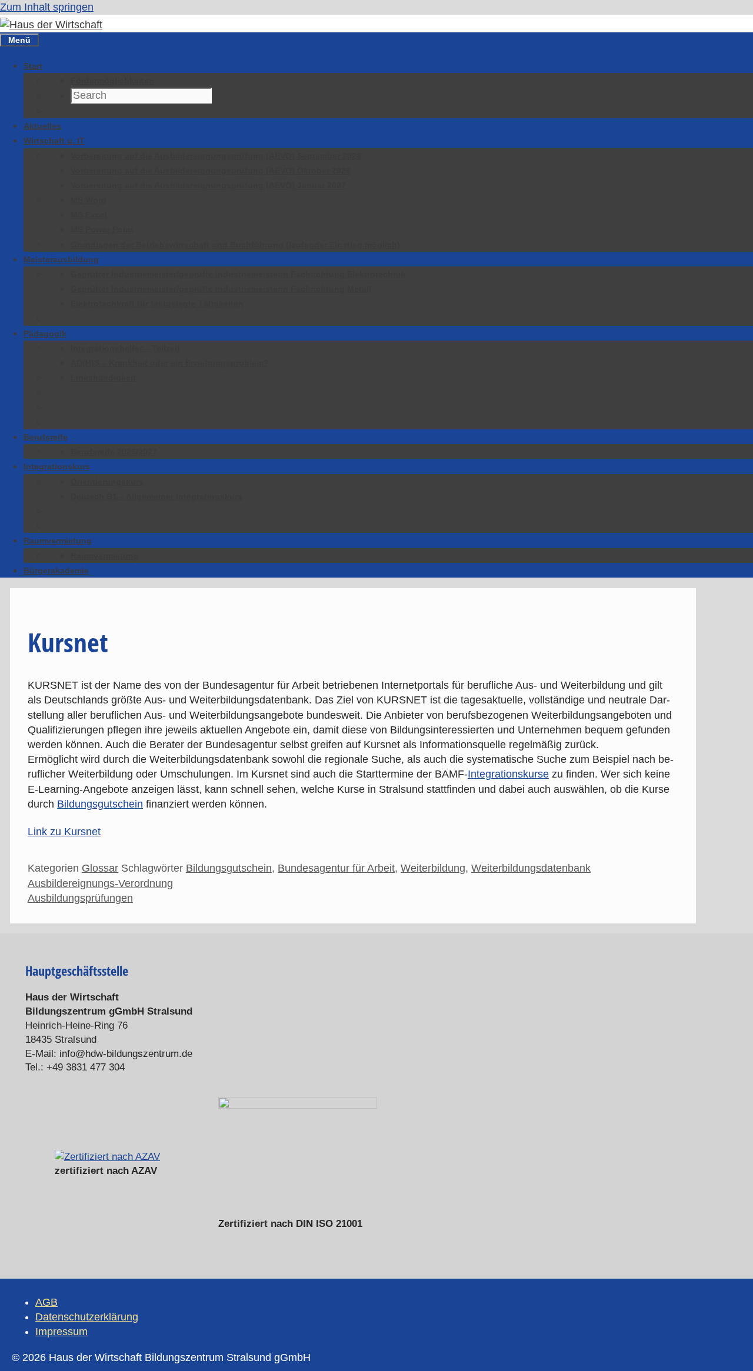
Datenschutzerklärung (86, 1317)
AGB (46, 1302)
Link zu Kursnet (64, 832)
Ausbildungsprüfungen (80, 898)
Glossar (100, 868)
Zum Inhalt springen (47, 7)
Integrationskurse (508, 774)
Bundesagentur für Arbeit (336, 868)
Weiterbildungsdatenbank (531, 868)
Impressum (61, 1331)
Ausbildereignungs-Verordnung (100, 883)
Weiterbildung (433, 868)
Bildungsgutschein (100, 804)
